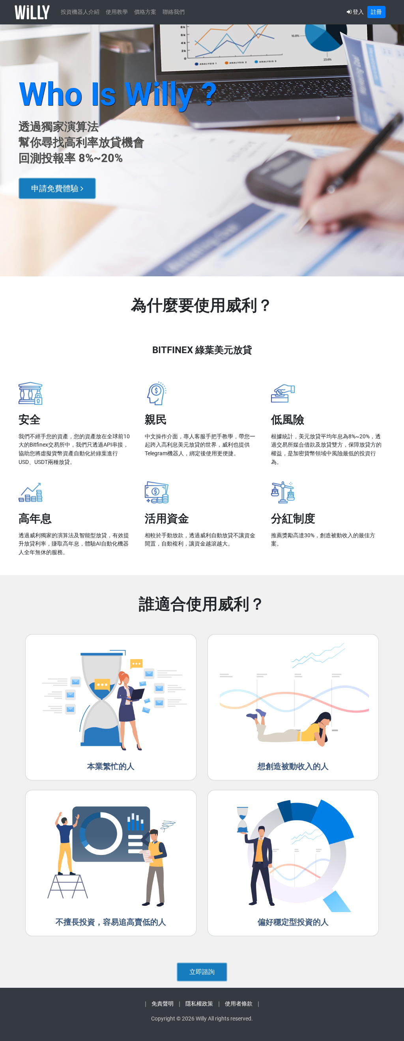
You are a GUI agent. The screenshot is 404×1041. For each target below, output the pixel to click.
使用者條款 (238, 1003)
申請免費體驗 (55, 188)
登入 (358, 12)
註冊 (376, 12)
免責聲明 (163, 1003)
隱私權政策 (199, 1003)
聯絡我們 (174, 12)
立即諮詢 (202, 972)
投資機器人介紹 (80, 12)
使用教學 (117, 12)
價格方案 (145, 12)
